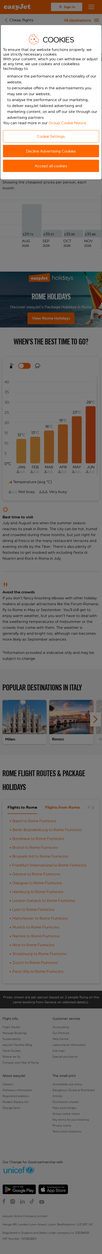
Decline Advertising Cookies (51, 151)
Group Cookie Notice (67, 123)
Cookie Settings (51, 136)
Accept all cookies (51, 166)
